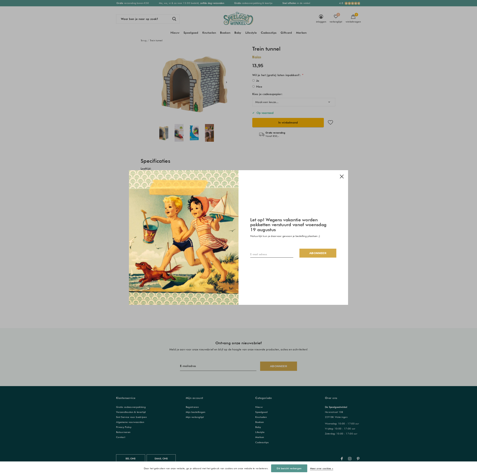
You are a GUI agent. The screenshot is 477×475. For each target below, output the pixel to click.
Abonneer (317, 253)
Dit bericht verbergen (289, 468)
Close (341, 176)
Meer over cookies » (321, 468)
